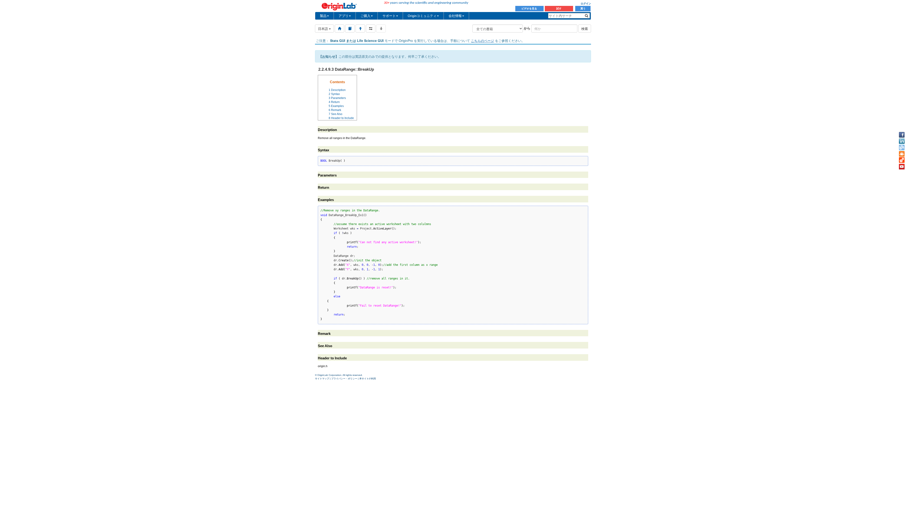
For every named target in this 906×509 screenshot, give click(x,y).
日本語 (323, 28)
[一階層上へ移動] (360, 29)
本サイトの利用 (367, 378)
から (527, 28)
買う (583, 8)
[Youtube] (902, 167)
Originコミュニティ (422, 16)
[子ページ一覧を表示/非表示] (381, 29)
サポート (389, 16)
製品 (323, 16)
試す (559, 8)
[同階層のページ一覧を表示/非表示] (370, 29)
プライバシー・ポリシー (344, 378)
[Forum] (902, 154)
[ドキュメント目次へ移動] (339, 29)
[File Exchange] (902, 160)
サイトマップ (322, 378)
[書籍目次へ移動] (350, 29)
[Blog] (902, 147)
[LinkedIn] (902, 141)
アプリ (343, 16)
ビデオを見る (529, 8)
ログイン (586, 3)
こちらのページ (482, 40)
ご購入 (365, 16)
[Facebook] (902, 135)
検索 (584, 28)
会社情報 (455, 16)
